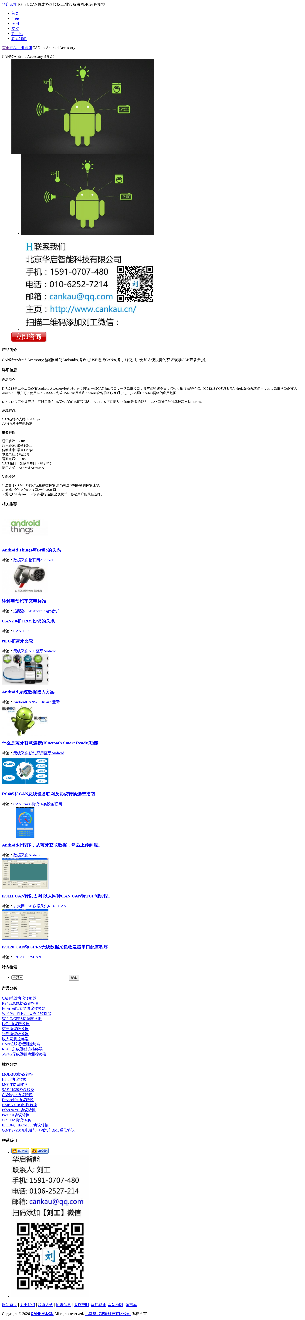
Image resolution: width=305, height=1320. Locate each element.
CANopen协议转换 (17, 1095)
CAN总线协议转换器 (19, 998)
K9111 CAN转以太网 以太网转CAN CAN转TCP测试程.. (56, 895)
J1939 (25, 631)
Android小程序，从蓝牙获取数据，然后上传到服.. (51, 845)
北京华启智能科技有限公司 (108, 1314)
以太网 (19, 906)
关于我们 (27, 1305)
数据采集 (21, 560)
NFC (32, 651)
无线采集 (21, 651)
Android (46, 560)
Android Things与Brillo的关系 (31, 549)
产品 (13, 48)
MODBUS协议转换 (17, 1074)
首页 (6, 48)
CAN (29, 611)
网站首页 (9, 1305)
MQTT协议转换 (15, 1084)
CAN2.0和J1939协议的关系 (28, 620)
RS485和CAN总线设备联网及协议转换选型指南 (48, 793)
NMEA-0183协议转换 (19, 1105)
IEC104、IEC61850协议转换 (25, 1125)
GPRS (28, 957)
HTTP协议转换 (14, 1079)
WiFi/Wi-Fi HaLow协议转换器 (26, 1013)
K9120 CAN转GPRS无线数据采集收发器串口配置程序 (55, 946)
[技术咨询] (20, 1152)
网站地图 (115, 1305)
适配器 (19, 611)
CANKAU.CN (42, 1313)
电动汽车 (53, 611)
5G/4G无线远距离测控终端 (24, 1054)
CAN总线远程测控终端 (21, 1044)
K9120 (18, 957)
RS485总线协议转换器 (20, 1003)
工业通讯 (24, 48)
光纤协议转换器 (15, 1034)
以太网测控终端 (15, 1039)
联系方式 (45, 1305)
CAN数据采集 (36, 906)
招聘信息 (63, 1305)
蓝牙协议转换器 (15, 1029)
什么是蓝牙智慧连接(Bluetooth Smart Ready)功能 (50, 742)
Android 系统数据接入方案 (28, 691)
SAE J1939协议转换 (18, 1090)
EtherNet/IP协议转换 (19, 1110)
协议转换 (39, 804)
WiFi (38, 702)
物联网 (34, 560)
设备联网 (54, 804)
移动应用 (36, 753)
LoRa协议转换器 (16, 1024)
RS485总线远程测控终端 (22, 1049)
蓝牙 (40, 651)
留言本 (131, 1305)
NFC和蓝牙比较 (17, 640)
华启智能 (9, 4)
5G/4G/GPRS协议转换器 (22, 1019)
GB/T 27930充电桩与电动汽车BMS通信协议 (38, 1130)
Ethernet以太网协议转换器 (24, 1008)
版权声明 (81, 1305)
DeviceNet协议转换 (18, 1100)
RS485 (47, 702)
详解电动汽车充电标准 (24, 600)
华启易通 (98, 1305)
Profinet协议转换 (16, 1115)
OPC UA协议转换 (16, 1120)
